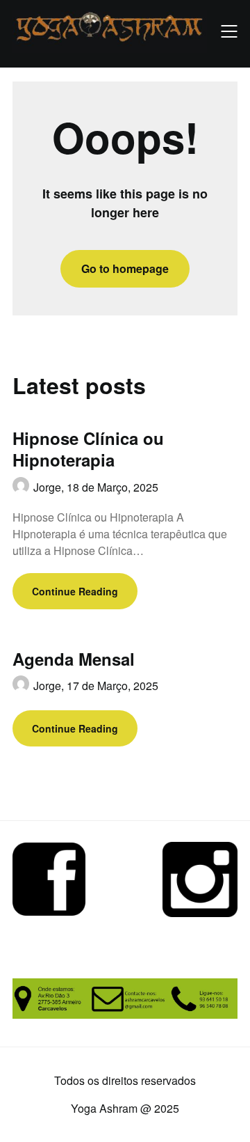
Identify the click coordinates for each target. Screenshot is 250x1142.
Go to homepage (125, 268)
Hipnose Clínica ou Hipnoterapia (88, 448)
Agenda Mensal (73, 659)
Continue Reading (75, 591)
